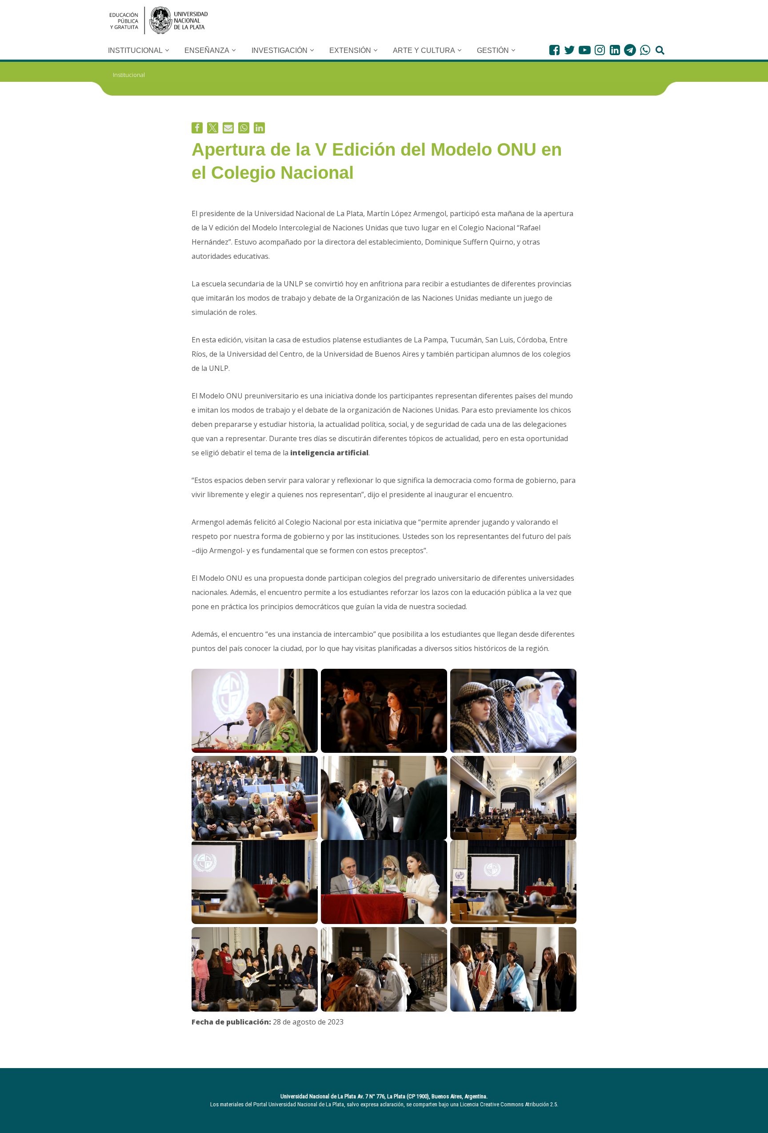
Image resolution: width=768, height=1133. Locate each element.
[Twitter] (570, 50)
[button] (167, 50)
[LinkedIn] (615, 50)
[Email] (228, 127)
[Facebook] (554, 50)
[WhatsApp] (645, 50)
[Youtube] (585, 50)
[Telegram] (630, 50)
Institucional (129, 75)
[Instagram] (600, 50)
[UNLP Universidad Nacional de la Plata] (159, 20)
